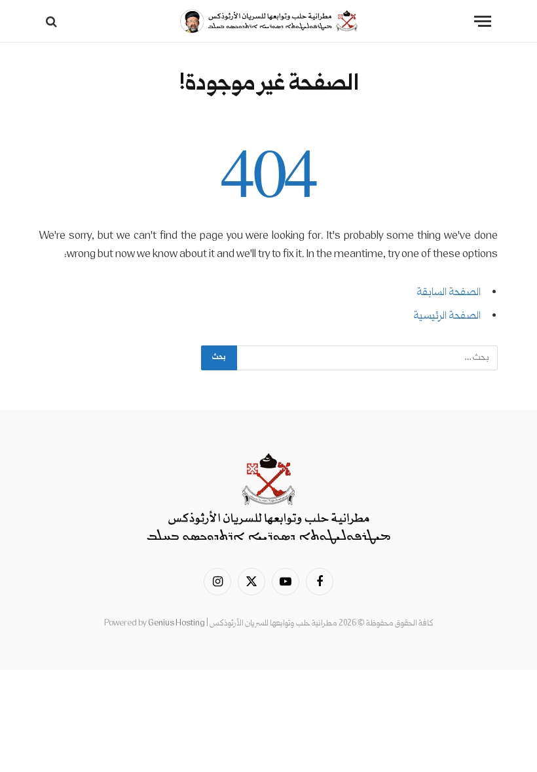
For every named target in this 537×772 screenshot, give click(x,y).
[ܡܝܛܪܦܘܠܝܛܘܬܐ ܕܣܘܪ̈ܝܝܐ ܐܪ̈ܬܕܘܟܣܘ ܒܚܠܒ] (268, 21)
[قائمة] (482, 21)
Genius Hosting (176, 623)
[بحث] (53, 21)
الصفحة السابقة (449, 292)
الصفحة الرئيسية (447, 316)
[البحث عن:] (367, 357)
